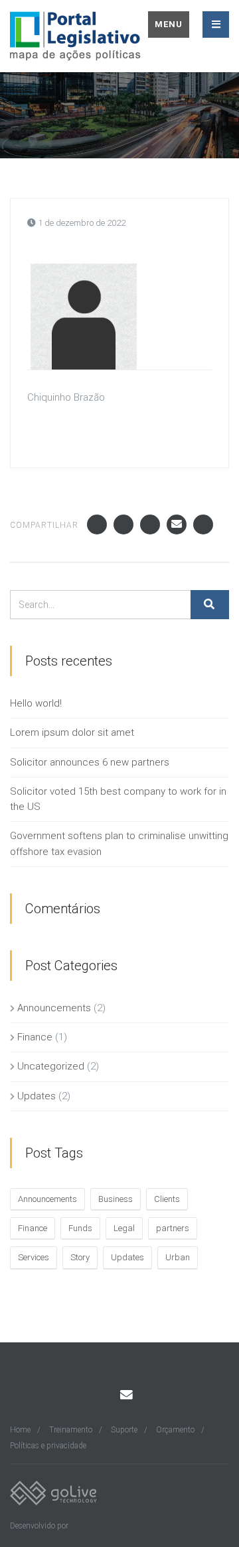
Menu (169, 24)
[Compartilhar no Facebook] (97, 524)
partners (172, 1228)
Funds (80, 1228)
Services (33, 1257)
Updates (36, 1096)
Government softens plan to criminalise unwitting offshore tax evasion (119, 843)
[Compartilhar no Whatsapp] (203, 524)
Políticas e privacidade (48, 1445)
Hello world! (36, 703)
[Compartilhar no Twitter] (123, 524)
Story (80, 1257)
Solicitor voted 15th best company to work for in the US (118, 799)
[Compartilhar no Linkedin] (150, 524)
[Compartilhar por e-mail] (177, 524)
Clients (167, 1199)
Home (20, 1429)
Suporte (124, 1429)
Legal (124, 1228)
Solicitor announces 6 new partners (89, 762)
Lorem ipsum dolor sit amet (72, 732)
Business (115, 1199)
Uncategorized (50, 1066)
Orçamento (175, 1429)
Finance (34, 1037)
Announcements (54, 1008)
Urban (177, 1257)
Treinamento (70, 1429)
